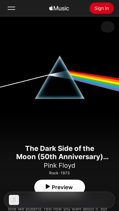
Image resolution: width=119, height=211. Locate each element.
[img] (59, 8)
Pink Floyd (59, 165)
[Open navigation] (11, 8)
